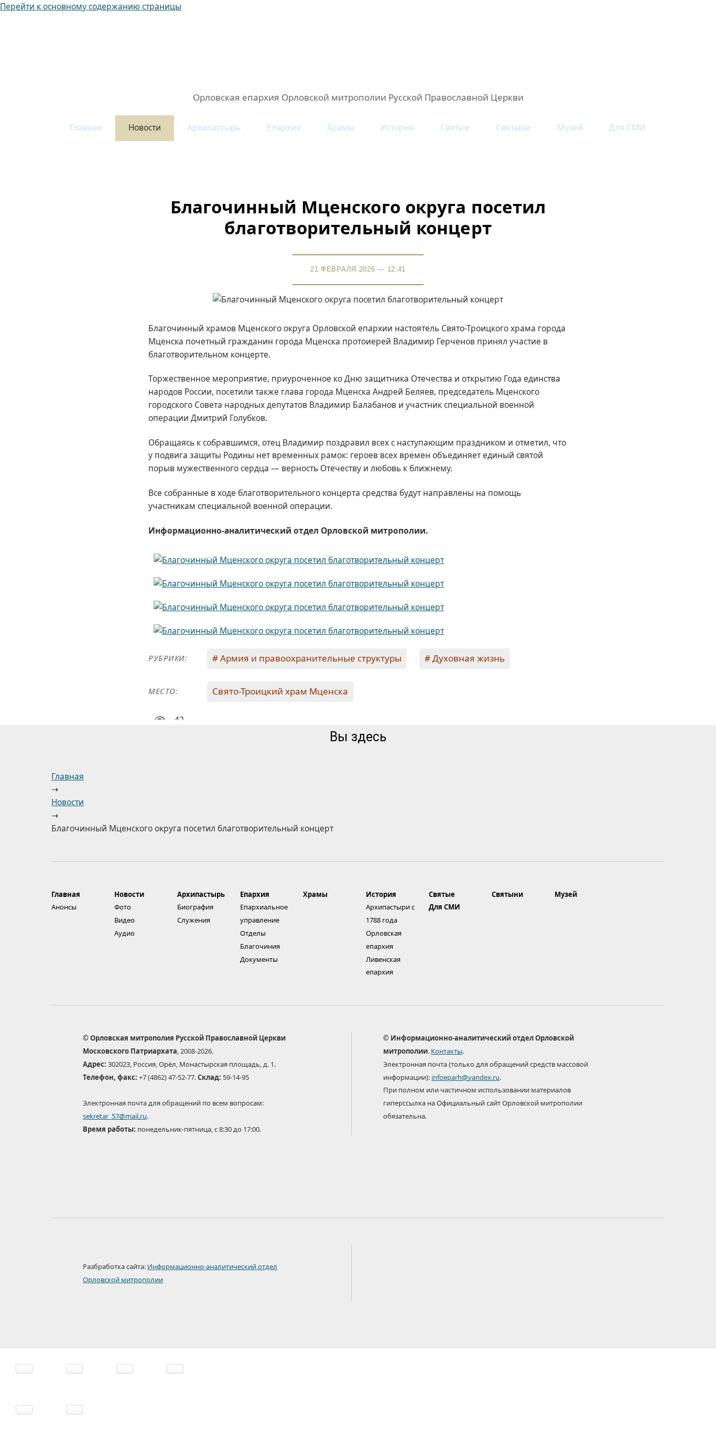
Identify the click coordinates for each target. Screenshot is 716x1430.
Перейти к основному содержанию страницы (90, 6)
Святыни (513, 127)
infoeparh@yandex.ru (465, 1077)
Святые (455, 127)
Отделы (253, 933)
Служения (193, 920)
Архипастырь (214, 127)
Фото (122, 907)
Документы (259, 959)
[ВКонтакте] (437, 1275)
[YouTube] (539, 1275)
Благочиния (260, 946)
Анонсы (64, 907)
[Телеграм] (471, 1275)
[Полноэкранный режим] (124, 1368)
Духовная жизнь (468, 658)
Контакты (446, 1051)
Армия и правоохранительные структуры (311, 658)
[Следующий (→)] (74, 1409)
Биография (195, 907)
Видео (124, 920)
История (397, 127)
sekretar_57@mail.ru (115, 1116)
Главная (86, 127)
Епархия (284, 127)
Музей (570, 127)
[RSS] (573, 1275)
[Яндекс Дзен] (505, 1275)
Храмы (340, 127)
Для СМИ (627, 127)
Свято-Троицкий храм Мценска (280, 691)
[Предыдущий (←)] (24, 1409)
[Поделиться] (74, 1368)
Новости (144, 127)
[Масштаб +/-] (175, 1368)
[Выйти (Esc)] (24, 1368)
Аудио (124, 933)
